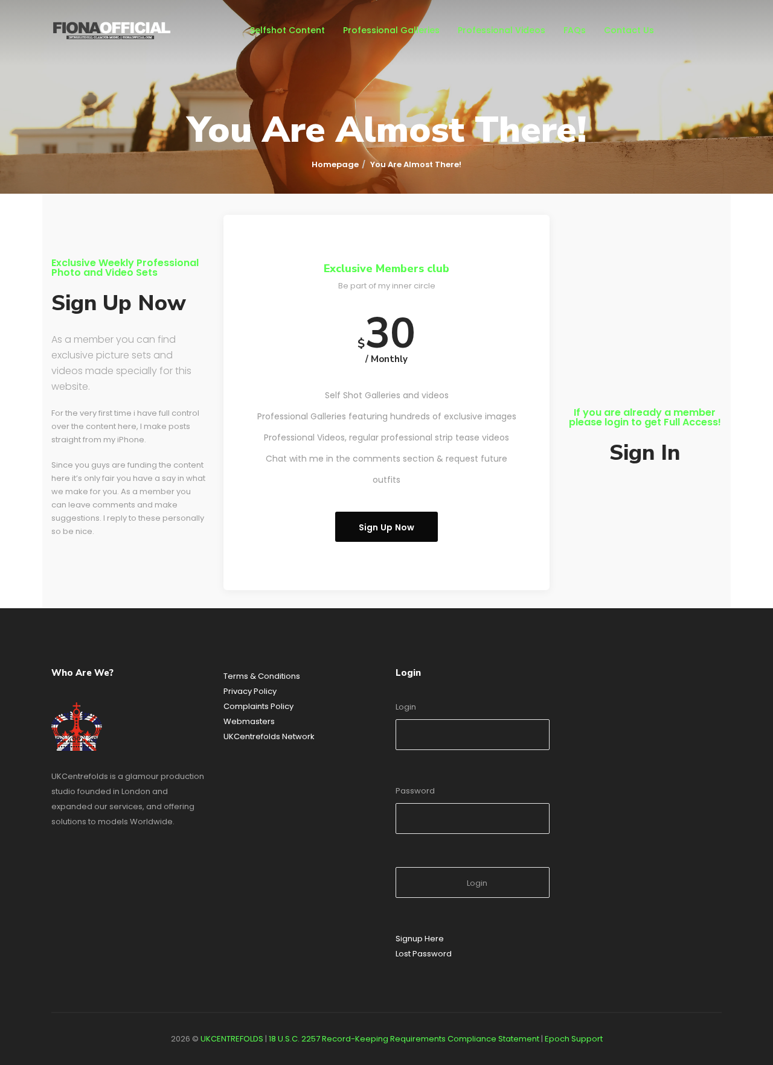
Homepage (335, 164)
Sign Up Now (387, 527)
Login (406, 707)
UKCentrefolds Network (269, 736)
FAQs (574, 30)
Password (415, 790)
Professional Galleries (391, 30)
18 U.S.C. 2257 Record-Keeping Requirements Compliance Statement (404, 1038)
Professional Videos (501, 30)
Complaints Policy (258, 706)
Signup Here (420, 938)
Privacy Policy (250, 691)
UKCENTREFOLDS (231, 1038)
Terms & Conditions (261, 676)
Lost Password (424, 953)
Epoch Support (574, 1038)
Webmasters (249, 721)
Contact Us (629, 30)
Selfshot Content (287, 30)
